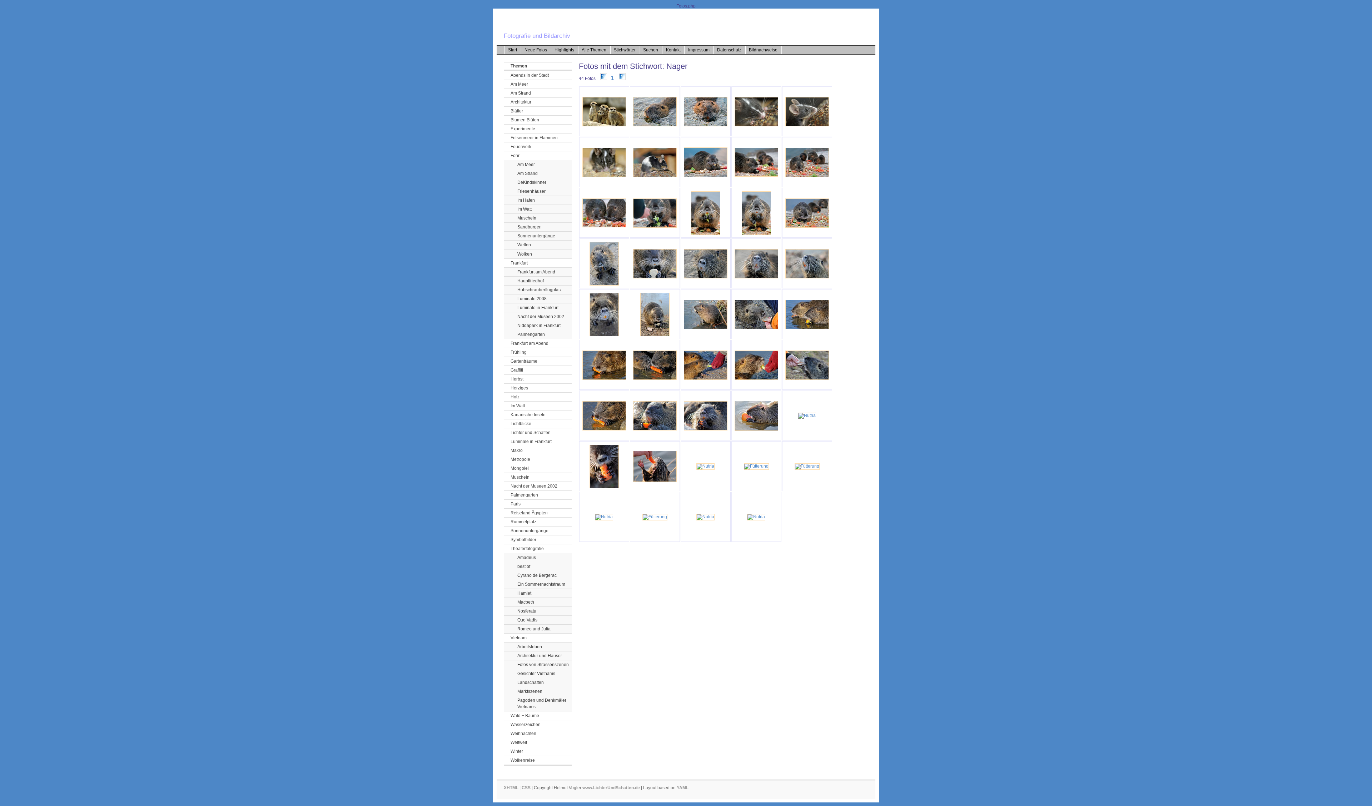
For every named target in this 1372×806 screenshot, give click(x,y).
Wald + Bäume (525, 715)
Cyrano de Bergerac (537, 575)
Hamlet (524, 593)
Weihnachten (523, 733)
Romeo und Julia (534, 628)
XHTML (511, 787)
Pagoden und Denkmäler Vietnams (541, 703)
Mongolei (520, 468)
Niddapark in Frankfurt (539, 325)
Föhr (515, 155)
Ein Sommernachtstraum (541, 584)
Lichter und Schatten (531, 432)
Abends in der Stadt (530, 75)
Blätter (517, 111)
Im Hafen (526, 200)
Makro (517, 450)
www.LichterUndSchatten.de (611, 787)
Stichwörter (625, 49)
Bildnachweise (763, 49)
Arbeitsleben (529, 646)
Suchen (650, 49)
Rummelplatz (523, 521)
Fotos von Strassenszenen (543, 664)
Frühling (519, 352)
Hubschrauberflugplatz (539, 289)
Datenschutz (729, 49)
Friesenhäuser (531, 191)
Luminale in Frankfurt (537, 307)
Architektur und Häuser (539, 655)
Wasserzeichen (526, 724)
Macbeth (525, 602)
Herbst (517, 379)
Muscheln (526, 218)
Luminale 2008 (532, 298)
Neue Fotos (536, 49)
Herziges (519, 388)
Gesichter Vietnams (536, 673)
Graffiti (517, 370)
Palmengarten (531, 334)
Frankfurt (519, 263)
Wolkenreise (523, 760)
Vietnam (519, 637)
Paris (516, 504)
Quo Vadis (527, 620)
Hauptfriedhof (530, 280)
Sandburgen (529, 227)
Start (512, 49)
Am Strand (521, 93)
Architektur (521, 102)
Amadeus (526, 557)
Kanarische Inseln (528, 414)
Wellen (524, 244)
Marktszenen (529, 691)
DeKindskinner (531, 182)
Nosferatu (526, 611)
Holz (515, 396)
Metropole (520, 459)
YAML (683, 787)
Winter (517, 751)
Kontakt (673, 49)
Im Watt (524, 209)
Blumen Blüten (525, 119)
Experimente (523, 128)
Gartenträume (524, 361)
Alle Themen (594, 49)
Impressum (699, 49)
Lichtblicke (521, 423)
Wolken (524, 254)
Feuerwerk (521, 146)
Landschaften (530, 682)
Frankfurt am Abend (536, 271)
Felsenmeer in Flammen (534, 137)
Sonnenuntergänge (536, 235)
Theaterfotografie (527, 548)
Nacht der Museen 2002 (540, 316)
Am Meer (519, 84)
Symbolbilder (523, 539)
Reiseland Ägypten (529, 512)
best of (523, 566)
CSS (526, 787)
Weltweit (519, 742)
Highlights (564, 49)
